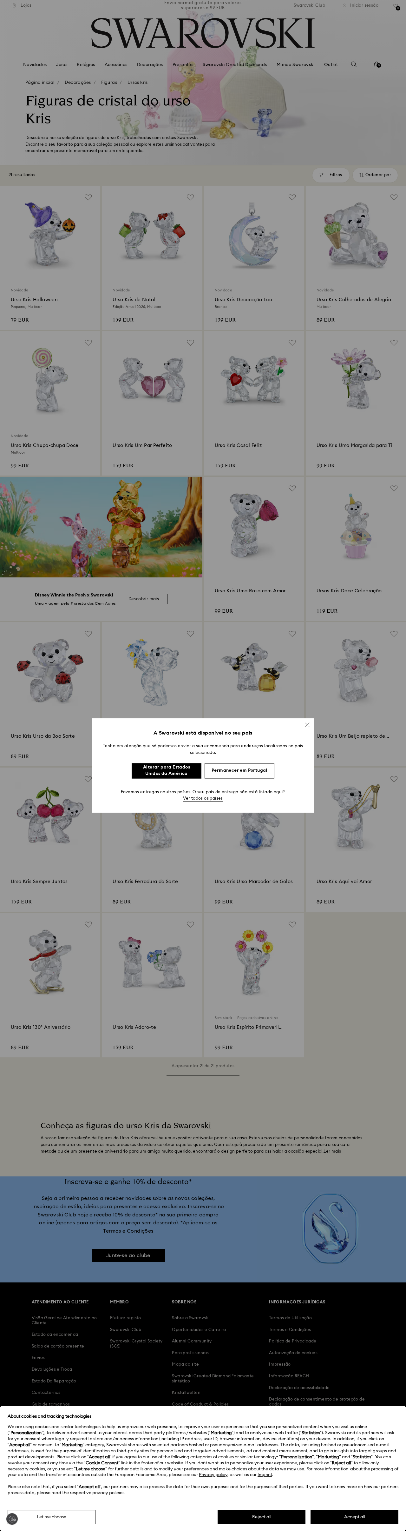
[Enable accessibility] (12, 1519)
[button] (307, 724)
